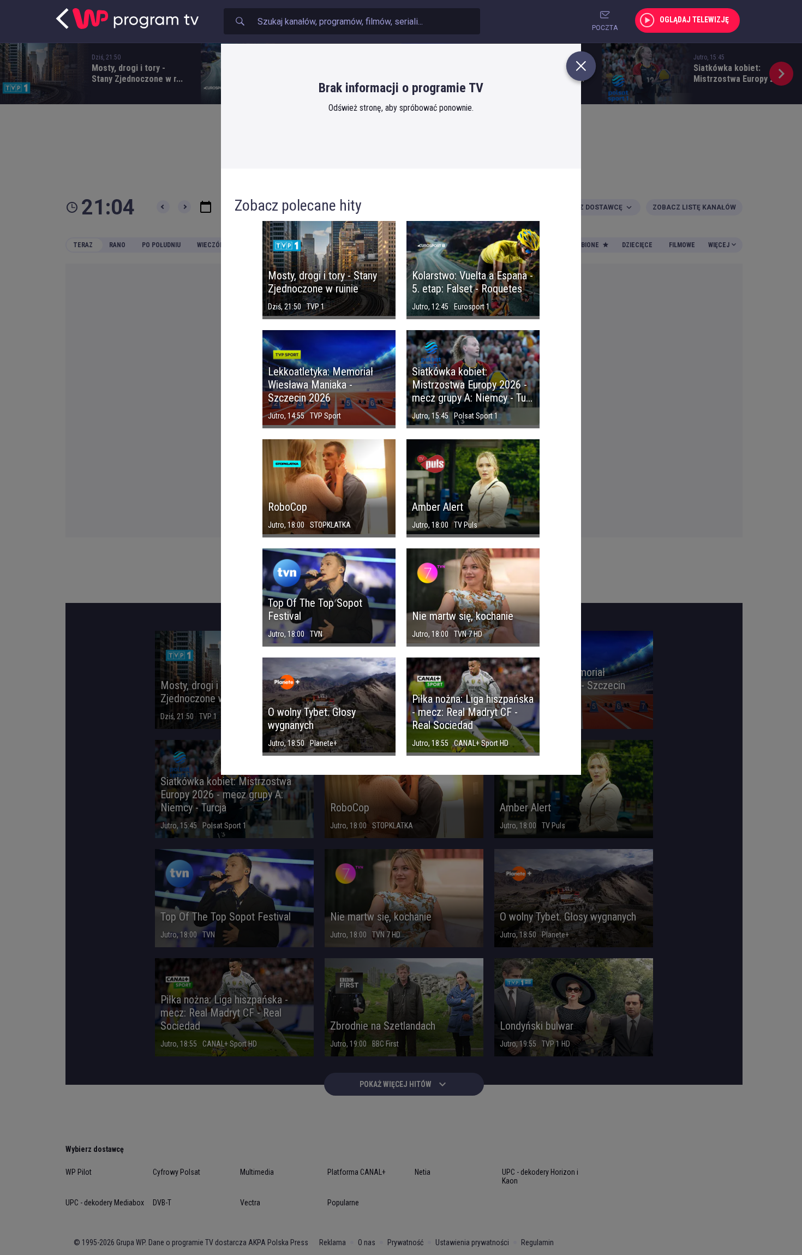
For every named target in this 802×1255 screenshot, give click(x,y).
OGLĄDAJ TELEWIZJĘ (694, 19)
